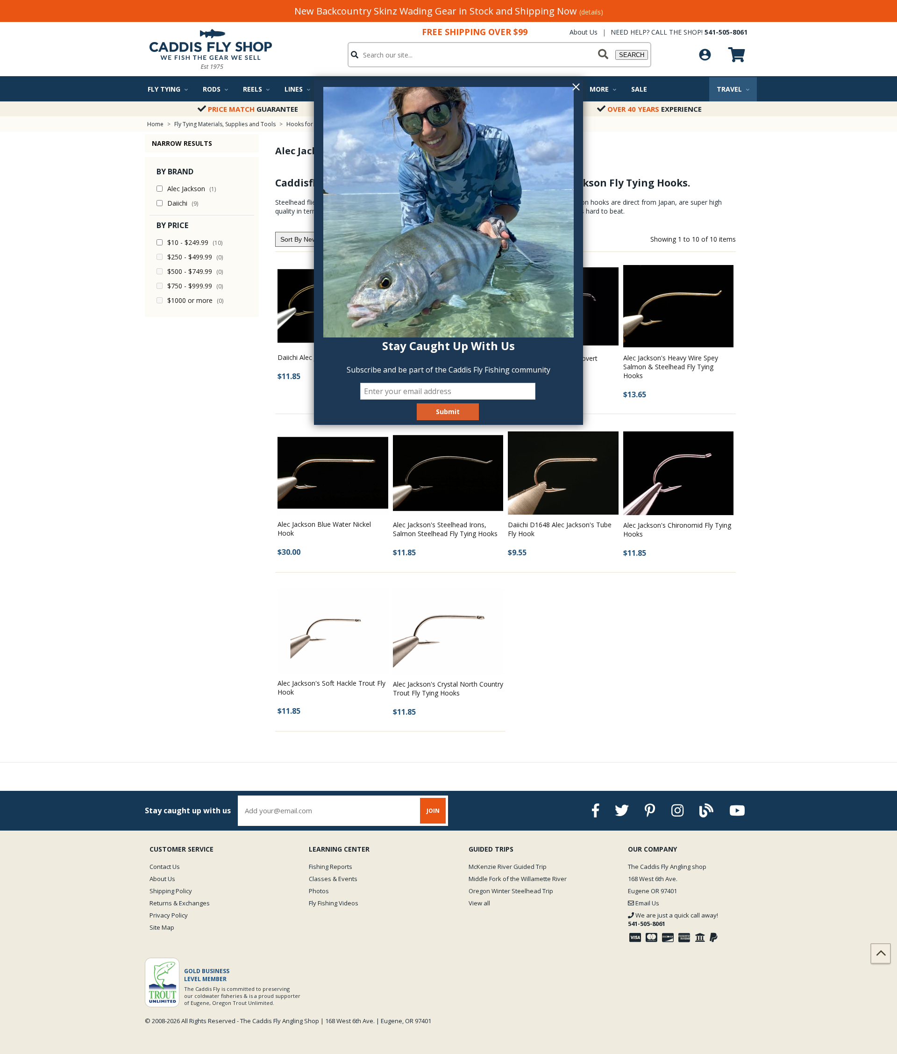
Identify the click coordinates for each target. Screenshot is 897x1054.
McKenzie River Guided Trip (508, 866)
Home (155, 124)
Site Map (162, 927)
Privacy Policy (169, 915)
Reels (252, 89)
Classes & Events (333, 879)
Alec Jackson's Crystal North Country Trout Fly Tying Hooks (448, 688)
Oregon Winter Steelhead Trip (511, 891)
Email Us (646, 903)
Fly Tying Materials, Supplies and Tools (225, 124)
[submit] (603, 54)
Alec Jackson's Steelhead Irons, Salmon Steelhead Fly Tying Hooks (445, 529)
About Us (584, 32)
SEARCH (631, 54)
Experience (654, 109)
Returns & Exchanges (180, 903)
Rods (212, 89)
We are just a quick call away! (673, 919)
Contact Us (165, 866)
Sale (639, 89)
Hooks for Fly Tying (311, 124)
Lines (294, 89)
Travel (729, 89)
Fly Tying (164, 89)
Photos (319, 891)
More (599, 89)
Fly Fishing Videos (333, 903)
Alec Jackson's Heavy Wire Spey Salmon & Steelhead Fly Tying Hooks (670, 366)
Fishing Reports (330, 866)
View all (479, 903)
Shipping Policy (171, 891)
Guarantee (253, 109)
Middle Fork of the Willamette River (518, 879)
